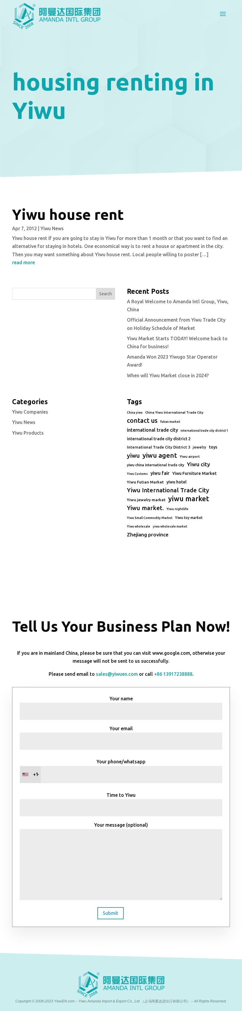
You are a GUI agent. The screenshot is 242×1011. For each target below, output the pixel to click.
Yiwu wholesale (138, 526)
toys (213, 447)
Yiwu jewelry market (146, 499)
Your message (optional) (121, 825)
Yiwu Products (28, 433)
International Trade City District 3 (158, 447)
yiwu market (188, 499)
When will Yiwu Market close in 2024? (168, 375)
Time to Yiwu (121, 795)
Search (105, 293)
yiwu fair (160, 473)
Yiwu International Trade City (168, 490)
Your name (121, 698)
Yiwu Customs (137, 473)
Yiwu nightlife (177, 509)
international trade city (152, 430)
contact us (142, 420)
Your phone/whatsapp (89, 768)
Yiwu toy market (188, 518)
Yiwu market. (145, 507)
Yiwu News (52, 228)
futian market (170, 421)
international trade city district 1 (204, 430)
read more (23, 262)
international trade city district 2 (159, 438)
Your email (121, 728)
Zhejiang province (148, 534)
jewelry (199, 447)
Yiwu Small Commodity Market (149, 518)
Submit (110, 913)
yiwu (133, 455)
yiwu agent (160, 455)
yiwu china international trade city (155, 465)
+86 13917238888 (173, 674)
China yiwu (135, 412)
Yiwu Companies (30, 412)
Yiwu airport (190, 456)
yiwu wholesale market (170, 526)
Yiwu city (198, 464)
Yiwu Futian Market (145, 482)
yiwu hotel (176, 482)
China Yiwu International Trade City (174, 412)
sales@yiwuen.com (117, 674)
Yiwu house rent (68, 214)
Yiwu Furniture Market (194, 473)
